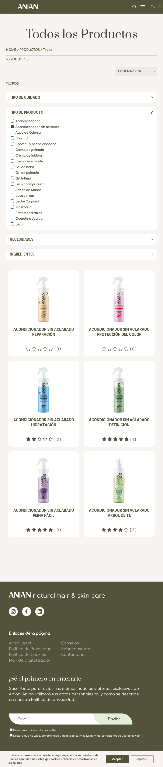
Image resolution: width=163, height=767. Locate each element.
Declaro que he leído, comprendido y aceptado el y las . (76, 735)
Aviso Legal (86, 735)
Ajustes (142, 759)
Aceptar (117, 759)
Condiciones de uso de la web (120, 735)
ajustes (17, 763)
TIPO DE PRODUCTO (26, 112)
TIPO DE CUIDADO (25, 97)
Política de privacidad (52, 700)
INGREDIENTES (22, 254)
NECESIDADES (21, 239)
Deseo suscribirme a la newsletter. (35, 730)
